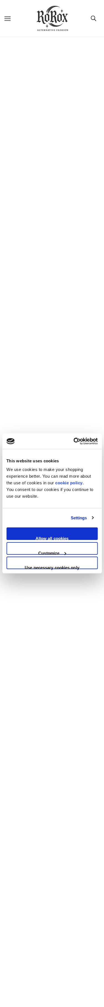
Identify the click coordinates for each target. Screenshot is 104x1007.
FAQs (52, 883)
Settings (79, 517)
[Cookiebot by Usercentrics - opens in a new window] (74, 441)
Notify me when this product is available (38, 330)
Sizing (52, 866)
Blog (52, 892)
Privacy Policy (51, 927)
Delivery (52, 849)
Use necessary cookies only (52, 567)
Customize (48, 553)
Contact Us (52, 900)
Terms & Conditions (52, 936)
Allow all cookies (52, 538)
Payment (52, 875)
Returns (52, 858)
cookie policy (69, 482)
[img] (34, 798)
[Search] (93, 18)
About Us (52, 841)
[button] (52, 224)
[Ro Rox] (52, 18)
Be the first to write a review (52, 374)
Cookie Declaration (52, 944)
